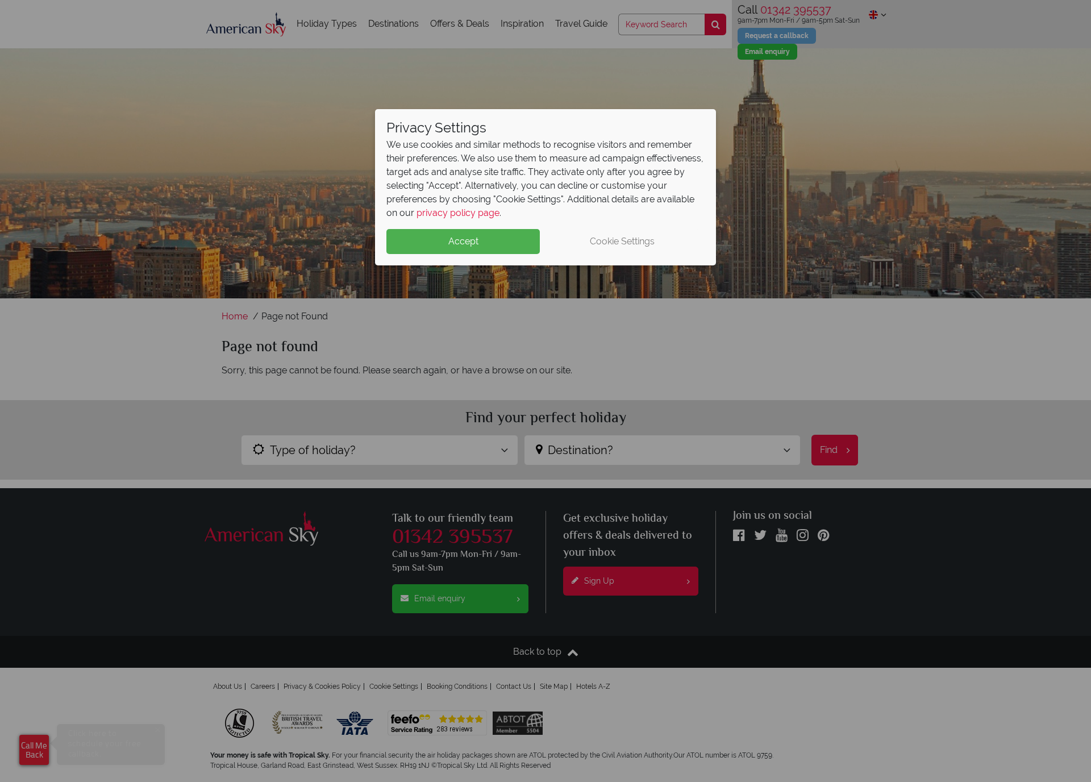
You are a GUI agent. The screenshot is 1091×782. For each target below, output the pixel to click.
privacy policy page (458, 212)
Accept (463, 241)
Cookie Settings (622, 241)
